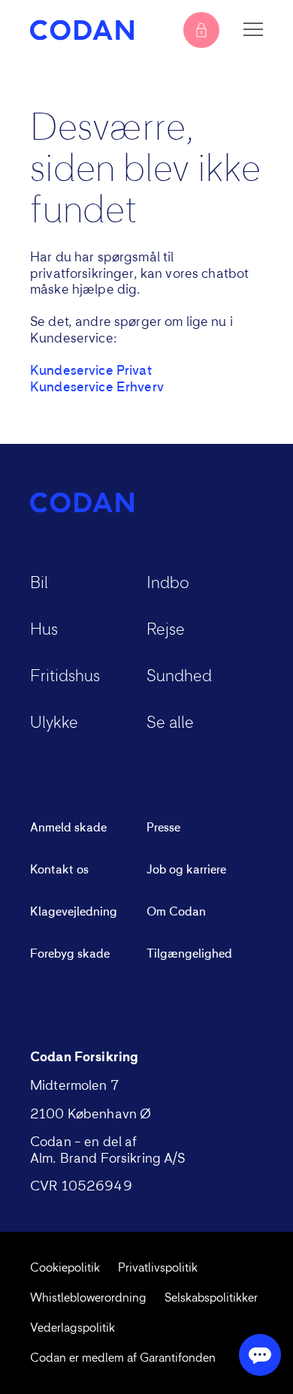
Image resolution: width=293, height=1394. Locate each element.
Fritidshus (65, 676)
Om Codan (176, 912)
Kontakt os (59, 870)
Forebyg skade (70, 954)
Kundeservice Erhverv (97, 387)
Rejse (165, 630)
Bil (39, 583)
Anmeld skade (68, 828)
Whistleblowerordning (88, 1298)
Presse (163, 828)
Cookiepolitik (65, 1268)
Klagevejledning (73, 912)
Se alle (170, 723)
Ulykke (54, 723)
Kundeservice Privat (91, 371)
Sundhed (179, 676)
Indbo (167, 583)
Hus (44, 630)
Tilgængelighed (189, 954)
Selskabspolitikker (211, 1298)
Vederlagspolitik (72, 1328)
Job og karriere (186, 870)
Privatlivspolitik (158, 1268)
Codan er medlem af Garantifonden (123, 1358)
